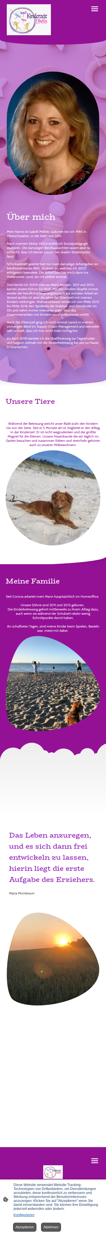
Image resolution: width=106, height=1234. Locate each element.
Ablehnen (51, 1227)
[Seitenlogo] (29, 19)
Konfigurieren (24, 1215)
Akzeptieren (25, 1227)
